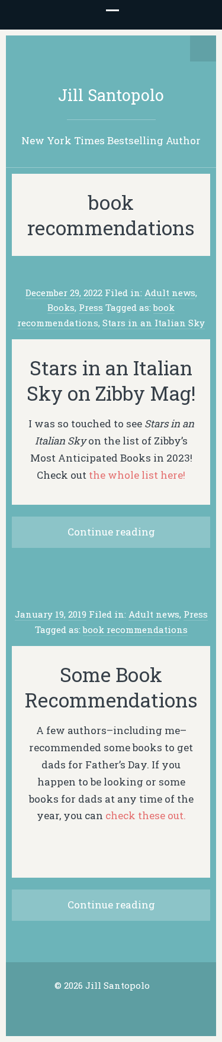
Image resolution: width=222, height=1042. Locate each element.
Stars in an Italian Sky (153, 323)
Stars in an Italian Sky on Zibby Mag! (111, 380)
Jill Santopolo (111, 95)
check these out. (145, 815)
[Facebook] (111, 1008)
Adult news (169, 292)
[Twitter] (92, 1008)
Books (61, 307)
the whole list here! (137, 475)
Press (91, 307)
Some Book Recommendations (111, 687)
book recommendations (135, 629)
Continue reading (111, 531)
